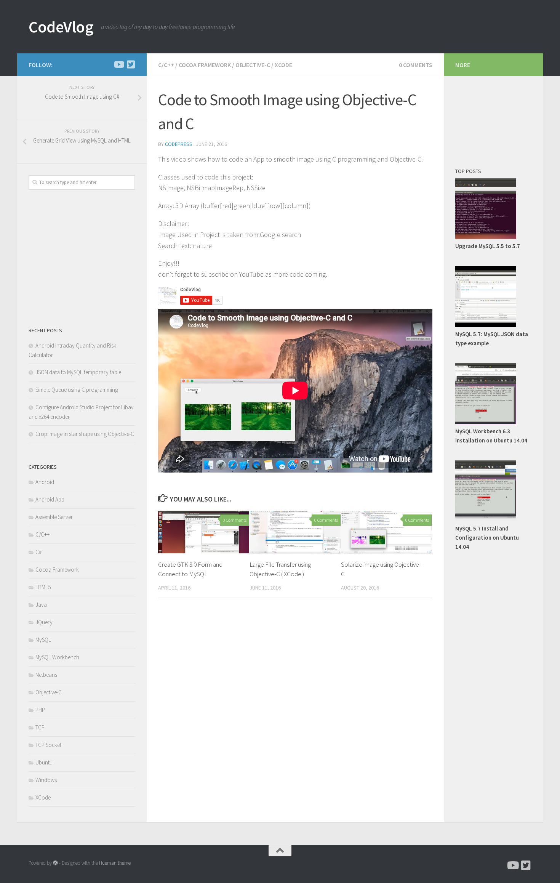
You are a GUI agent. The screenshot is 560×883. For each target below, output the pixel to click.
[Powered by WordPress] (55, 863)
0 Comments (415, 65)
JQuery (44, 622)
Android (44, 482)
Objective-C (252, 65)
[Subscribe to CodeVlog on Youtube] (118, 64)
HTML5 (43, 587)
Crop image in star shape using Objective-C (84, 433)
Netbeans (46, 674)
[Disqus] (295, 709)
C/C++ (166, 65)
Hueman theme (115, 863)
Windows (46, 780)
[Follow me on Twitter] (130, 64)
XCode (283, 65)
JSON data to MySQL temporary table (78, 372)
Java (41, 604)
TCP (40, 727)
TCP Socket (48, 744)
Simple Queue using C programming (76, 389)
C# (38, 552)
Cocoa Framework (205, 65)
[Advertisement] (86, 256)
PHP (40, 709)
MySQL (43, 639)
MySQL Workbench (57, 657)
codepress (178, 144)
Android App (49, 499)
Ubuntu (44, 762)
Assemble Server (54, 517)
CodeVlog (61, 27)
